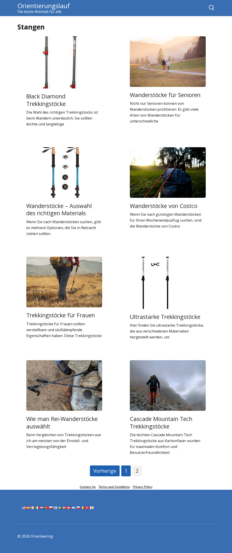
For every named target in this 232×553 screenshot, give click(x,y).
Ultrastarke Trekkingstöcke (165, 317)
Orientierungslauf (43, 5)
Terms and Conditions (114, 487)
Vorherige (104, 470)
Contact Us (88, 487)
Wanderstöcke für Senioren (165, 94)
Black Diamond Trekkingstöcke (46, 100)
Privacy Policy (142, 487)
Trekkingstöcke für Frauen (60, 315)
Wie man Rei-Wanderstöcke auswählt (62, 422)
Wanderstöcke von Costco (163, 205)
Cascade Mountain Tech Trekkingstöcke (161, 422)
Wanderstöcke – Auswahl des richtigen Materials (59, 209)
